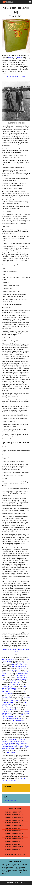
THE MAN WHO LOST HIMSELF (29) (12, 817)
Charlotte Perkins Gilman (9, 747)
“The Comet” (16, 681)
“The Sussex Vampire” (18, 720)
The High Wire (6, 697)
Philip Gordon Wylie (8, 748)
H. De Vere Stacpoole (19, 854)
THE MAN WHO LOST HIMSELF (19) (12, 844)
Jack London (21, 741)
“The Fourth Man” (7, 702)
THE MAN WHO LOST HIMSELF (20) (12, 841)
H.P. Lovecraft (21, 745)
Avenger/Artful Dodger (15, 57)
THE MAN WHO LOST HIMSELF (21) (12, 839)
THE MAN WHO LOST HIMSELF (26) (12, 825)
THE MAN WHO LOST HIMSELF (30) (12, 815)
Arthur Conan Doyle (8, 743)
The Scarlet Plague (7, 659)
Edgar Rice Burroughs (15, 739)
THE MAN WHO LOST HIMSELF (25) (12, 828)
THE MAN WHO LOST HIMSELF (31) (12, 812)
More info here (11, 752)
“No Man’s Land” (13, 700)
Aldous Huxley (19, 743)
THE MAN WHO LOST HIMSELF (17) (12, 850)
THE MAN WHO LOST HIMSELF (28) (12, 820)
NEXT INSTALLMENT (9, 650)
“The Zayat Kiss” (7, 686)
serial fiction (13, 800)
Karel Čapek (12, 745)
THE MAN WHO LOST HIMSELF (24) (12, 831)
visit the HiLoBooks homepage (14, 779)
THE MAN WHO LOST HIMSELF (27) (12, 823)
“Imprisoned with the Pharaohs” (12, 718)
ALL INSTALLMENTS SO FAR (16, 76)
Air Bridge (27, 697)
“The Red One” (21, 675)
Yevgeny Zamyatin (23, 747)
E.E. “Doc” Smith (12, 741)
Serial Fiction (7, 790)
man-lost (6, 800)
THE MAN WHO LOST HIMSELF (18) (12, 847)
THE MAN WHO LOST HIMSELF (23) (12, 833)
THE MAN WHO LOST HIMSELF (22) (12, 836)
